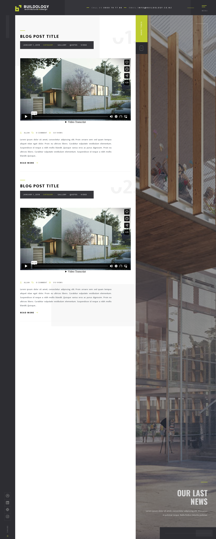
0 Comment (41, 133)
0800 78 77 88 (112, 7)
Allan (26, 133)
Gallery (62, 45)
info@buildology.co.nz (155, 7)
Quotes (73, 45)
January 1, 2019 (31, 45)
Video (84, 45)
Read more (27, 163)
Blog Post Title (39, 36)
